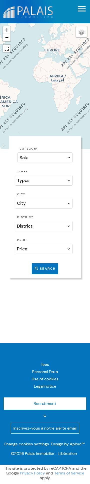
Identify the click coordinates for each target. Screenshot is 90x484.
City (21, 194)
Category (29, 148)
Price (22, 240)
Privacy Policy (32, 473)
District (25, 217)
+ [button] (6, 30)
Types (22, 171)
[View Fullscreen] (6, 48)
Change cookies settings (26, 444)
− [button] (6, 37)
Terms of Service (69, 473)
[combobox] (45, 158)
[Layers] (81, 31)
